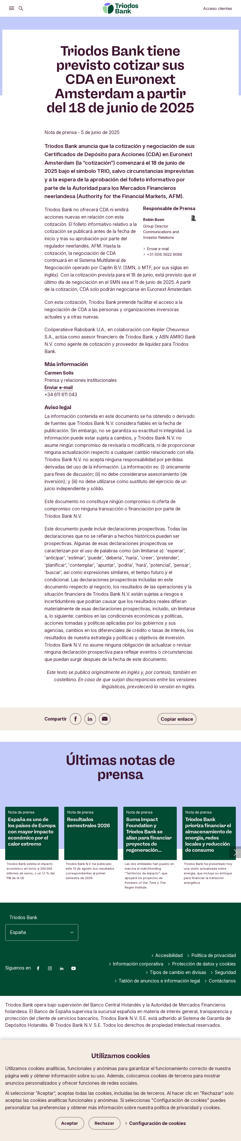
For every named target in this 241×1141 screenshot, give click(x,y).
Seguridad (225, 972)
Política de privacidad (213, 955)
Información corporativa (138, 964)
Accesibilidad (169, 955)
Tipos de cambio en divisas (178, 972)
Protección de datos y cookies (204, 964)
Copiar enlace (177, 719)
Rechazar (104, 1123)
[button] (235, 852)
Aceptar (69, 1123)
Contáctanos (222, 981)
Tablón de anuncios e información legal (159, 981)
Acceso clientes (217, 8)
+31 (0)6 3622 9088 (164, 254)
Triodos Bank (23, 917)
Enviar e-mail (158, 248)
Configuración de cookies (157, 1123)
